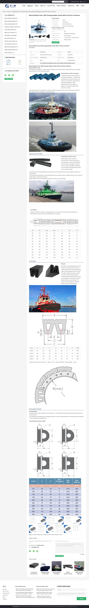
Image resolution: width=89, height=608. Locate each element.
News (77, 5)
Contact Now (55, 42)
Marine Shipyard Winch (10, 49)
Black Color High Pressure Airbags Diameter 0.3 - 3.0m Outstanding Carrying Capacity (25, 596)
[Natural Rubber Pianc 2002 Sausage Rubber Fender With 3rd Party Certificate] (38, 26)
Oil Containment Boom (10, 44)
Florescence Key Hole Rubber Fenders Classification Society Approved (56, 573)
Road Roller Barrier (9, 38)
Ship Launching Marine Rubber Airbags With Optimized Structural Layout (24, 589)
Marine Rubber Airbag (10, 18)
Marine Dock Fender (9, 32)
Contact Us (71, 5)
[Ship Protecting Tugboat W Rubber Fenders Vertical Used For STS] (79, 566)
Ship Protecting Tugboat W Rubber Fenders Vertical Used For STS (79, 573)
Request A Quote (75, 1)
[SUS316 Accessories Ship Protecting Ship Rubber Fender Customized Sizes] (68, 566)
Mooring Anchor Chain (10, 41)
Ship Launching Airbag (10, 24)
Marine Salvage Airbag (10, 21)
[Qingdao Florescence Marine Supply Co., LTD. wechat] (13, 75)
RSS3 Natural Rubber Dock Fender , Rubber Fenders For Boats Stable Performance (44, 593)
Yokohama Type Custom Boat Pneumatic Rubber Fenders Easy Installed (44, 597)
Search (66, 1)
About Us (42, 5)
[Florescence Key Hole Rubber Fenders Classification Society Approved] (56, 566)
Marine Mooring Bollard (10, 47)
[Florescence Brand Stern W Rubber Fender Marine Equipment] (34, 566)
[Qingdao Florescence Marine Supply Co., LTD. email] (6, 75)
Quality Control (61, 5)
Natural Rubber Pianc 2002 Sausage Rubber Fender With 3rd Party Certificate (38, 41)
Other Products (8, 52)
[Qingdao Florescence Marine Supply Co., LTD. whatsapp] (10, 75)
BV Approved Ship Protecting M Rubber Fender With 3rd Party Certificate (45, 573)
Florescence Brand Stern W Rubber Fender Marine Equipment (34, 573)
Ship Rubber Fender (16, 11)
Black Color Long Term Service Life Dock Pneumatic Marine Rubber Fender (46, 589)
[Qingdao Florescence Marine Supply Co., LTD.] (10, 6)
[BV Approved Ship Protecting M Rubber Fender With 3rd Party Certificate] (45, 566)
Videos (36, 5)
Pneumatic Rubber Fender (11, 27)
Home (24, 5)
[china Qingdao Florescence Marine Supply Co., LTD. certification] (8, 62)
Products (30, 5)
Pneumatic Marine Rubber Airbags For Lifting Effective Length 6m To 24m (24, 593)
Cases (82, 5)
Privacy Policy (16, 606)
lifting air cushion (58, 534)
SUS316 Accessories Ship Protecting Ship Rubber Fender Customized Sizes (68, 573)
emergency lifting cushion (48, 534)
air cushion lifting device (36, 534)
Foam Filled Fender (9, 29)
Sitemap (5, 599)
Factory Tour (51, 5)
